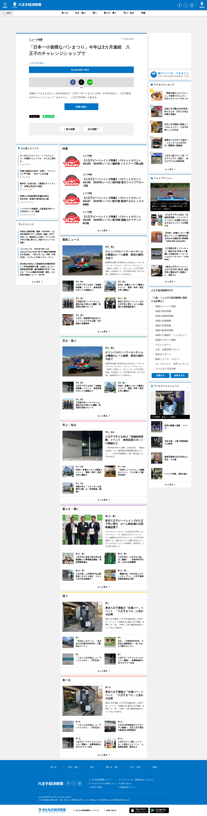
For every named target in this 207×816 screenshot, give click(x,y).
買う (95, 12)
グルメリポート (163, 344)
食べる (65, 12)
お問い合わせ (125, 783)
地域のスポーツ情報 (165, 340)
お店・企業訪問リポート (167, 349)
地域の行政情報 (163, 325)
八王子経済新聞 (26, 5)
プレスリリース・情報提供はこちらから (136, 780)
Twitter (185, 5)
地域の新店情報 (163, 311)
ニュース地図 (36, 39)
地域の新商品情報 (164, 316)
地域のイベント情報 (165, 306)
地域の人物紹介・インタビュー (171, 335)
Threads (192, 5)
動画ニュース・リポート (167, 359)
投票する (160, 375)
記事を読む (81, 106)
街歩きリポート (163, 354)
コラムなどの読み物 (165, 368)
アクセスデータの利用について (104, 783)
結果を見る (179, 375)
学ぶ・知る (129, 12)
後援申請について (127, 787)
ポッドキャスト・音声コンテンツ (172, 363)
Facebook (179, 5)
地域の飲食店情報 (164, 330)
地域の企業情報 (163, 320)
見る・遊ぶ (80, 12)
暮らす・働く (110, 12)
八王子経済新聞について (101, 780)
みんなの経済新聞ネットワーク (52, 810)
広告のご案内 (96, 787)
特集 (143, 12)
